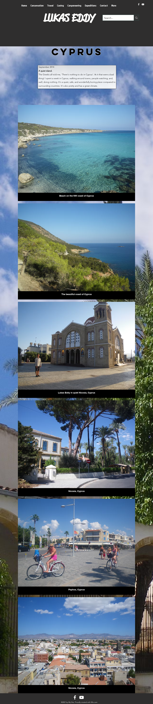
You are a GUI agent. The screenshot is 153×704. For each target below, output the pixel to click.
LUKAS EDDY (69, 17)
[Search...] (136, 18)
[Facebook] (138, 4)
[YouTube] (142, 4)
